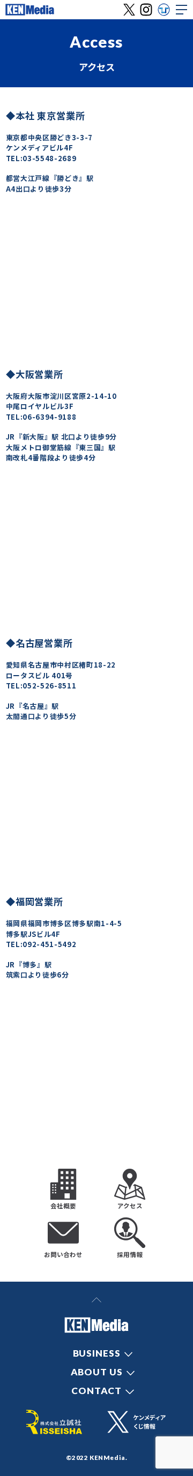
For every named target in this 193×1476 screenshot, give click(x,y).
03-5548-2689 (49, 158)
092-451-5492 (49, 944)
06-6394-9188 (49, 417)
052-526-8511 (49, 685)
